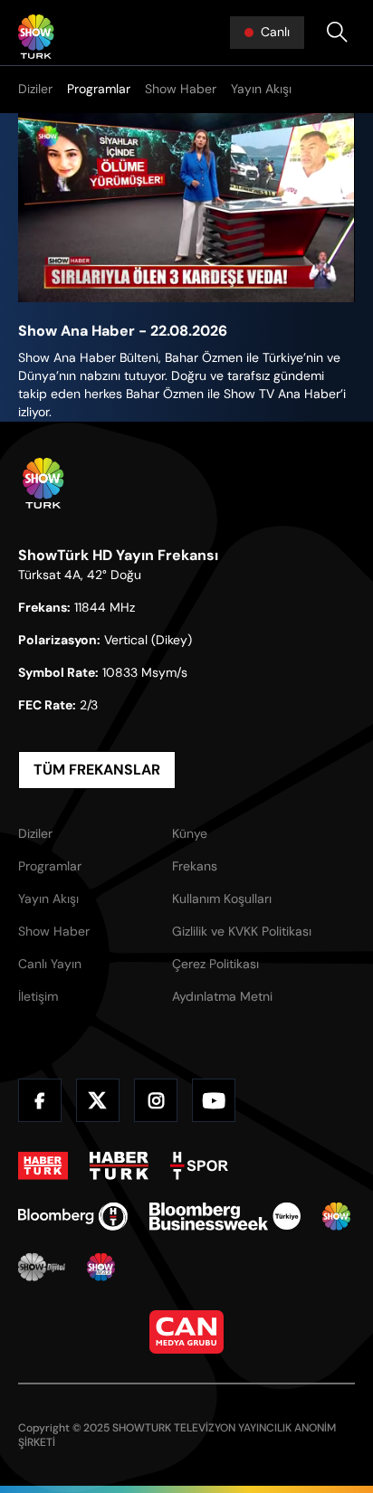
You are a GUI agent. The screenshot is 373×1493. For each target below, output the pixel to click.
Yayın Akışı (261, 89)
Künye (189, 833)
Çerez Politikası (215, 964)
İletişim (38, 996)
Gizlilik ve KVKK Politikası (241, 931)
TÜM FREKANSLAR (96, 769)
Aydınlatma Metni (222, 996)
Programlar (98, 89)
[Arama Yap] (337, 32)
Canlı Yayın (49, 964)
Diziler (35, 89)
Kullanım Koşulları (222, 898)
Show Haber (180, 89)
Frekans (194, 866)
